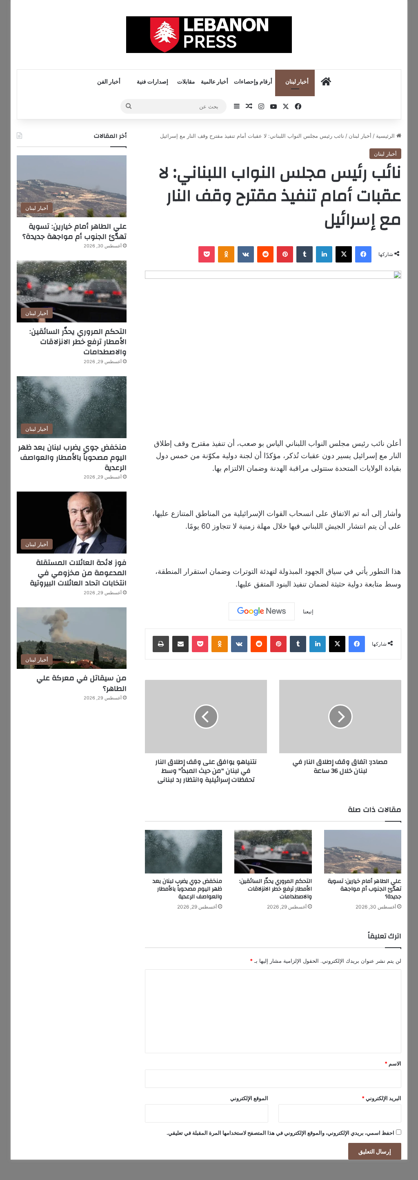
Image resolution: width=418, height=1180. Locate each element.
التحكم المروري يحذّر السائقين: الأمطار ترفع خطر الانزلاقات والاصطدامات (275, 889)
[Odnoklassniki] (226, 254)
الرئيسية (386, 135)
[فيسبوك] (363, 254)
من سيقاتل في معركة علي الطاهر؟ (81, 683)
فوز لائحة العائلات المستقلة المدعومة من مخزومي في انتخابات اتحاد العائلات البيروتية (78, 573)
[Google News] (262, 611)
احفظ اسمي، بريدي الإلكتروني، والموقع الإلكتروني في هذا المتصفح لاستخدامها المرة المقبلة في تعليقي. (280, 1132)
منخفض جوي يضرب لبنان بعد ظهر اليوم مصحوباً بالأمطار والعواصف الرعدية (187, 889)
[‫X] (344, 254)
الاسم (393, 1063)
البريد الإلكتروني (381, 1098)
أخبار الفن (108, 82)
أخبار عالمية (214, 82)
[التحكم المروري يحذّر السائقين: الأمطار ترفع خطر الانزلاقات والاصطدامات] (273, 851)
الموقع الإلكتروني (249, 1098)
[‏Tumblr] (304, 254)
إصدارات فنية (152, 82)
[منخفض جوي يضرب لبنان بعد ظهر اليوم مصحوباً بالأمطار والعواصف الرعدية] (183, 851)
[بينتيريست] (285, 254)
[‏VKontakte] (246, 254)
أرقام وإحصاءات (253, 82)
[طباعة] (161, 644)
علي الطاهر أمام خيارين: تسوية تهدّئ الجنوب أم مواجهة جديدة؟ (364, 889)
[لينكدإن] (324, 254)
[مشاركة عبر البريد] (180, 644)
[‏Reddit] (265, 254)
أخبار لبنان (297, 82)
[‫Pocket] (206, 254)
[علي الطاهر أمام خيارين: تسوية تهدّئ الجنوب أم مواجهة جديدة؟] (363, 851)
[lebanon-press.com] (209, 34)
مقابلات (186, 82)
